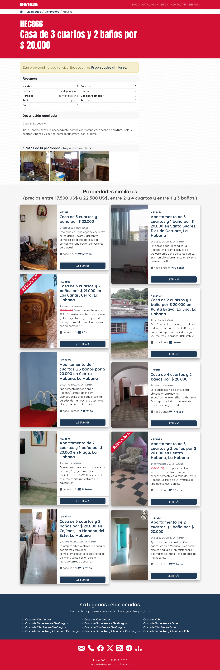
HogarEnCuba (29, 4)
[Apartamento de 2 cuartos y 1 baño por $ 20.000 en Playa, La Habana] (38, 468)
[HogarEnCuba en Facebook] (100, 648)
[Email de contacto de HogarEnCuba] (81, 648)
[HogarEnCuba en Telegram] (129, 648)
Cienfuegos (34, 11)
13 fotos (86, 568)
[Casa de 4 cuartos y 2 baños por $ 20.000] (129, 395)
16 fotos (86, 254)
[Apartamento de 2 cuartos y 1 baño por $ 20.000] (129, 545)
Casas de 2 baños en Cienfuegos (45, 627)
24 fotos (86, 489)
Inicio (136, 4)
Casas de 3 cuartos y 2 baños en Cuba (166, 631)
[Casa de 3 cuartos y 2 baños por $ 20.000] (35, 166)
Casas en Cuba (152, 619)
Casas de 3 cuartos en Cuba (160, 623)
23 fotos (177, 564)
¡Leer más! (82, 265)
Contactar (178, 4)
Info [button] (164, 4)
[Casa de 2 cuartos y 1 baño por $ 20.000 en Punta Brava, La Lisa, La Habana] (129, 323)
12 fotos (178, 267)
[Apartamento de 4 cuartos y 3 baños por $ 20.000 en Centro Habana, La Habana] (38, 389)
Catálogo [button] (149, 4)
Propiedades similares (108, 67)
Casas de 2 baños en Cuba (159, 627)
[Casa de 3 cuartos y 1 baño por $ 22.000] (38, 237)
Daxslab (124, 664)
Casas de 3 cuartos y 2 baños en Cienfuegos (52, 631)
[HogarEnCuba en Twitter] (110, 648)
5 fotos (177, 490)
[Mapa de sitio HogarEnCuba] (138, 648)
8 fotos (86, 332)
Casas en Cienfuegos (38, 619)
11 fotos (87, 410)
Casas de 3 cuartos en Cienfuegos (46, 623)
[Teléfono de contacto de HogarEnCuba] (91, 648)
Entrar (194, 4)
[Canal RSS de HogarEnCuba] (119, 648)
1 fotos (176, 342)
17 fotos (177, 411)
